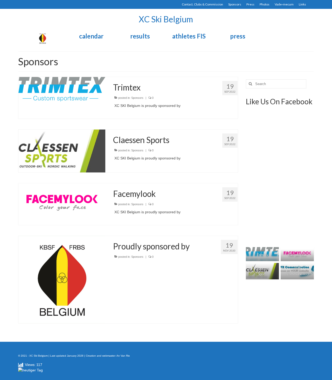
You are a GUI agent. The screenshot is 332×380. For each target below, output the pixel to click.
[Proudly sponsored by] (61, 279)
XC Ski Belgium (166, 19)
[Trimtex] (61, 89)
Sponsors (137, 97)
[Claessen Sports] (61, 151)
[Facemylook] (61, 201)
